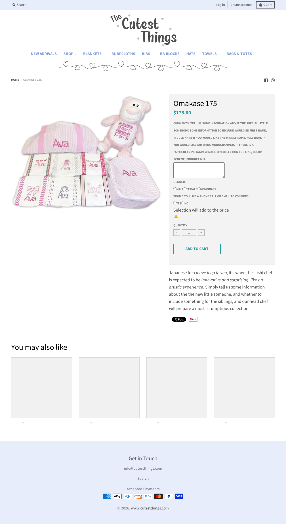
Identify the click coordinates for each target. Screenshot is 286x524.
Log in (220, 4)
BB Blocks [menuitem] (170, 54)
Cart (267, 4)
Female (192, 189)
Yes (178, 203)
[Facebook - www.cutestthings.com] (266, 79)
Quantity (180, 225)
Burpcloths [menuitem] (123, 54)
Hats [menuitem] (191, 54)
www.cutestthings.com (150, 508)
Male (180, 189)
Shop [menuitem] (68, 54)
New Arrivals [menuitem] (44, 54)
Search (143, 478)
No (186, 203)
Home (15, 80)
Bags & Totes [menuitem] (239, 54)
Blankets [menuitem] (92, 54)
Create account (241, 4)
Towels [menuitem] (209, 54)
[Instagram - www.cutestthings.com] (273, 79)
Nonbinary (208, 189)
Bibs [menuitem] (146, 54)
